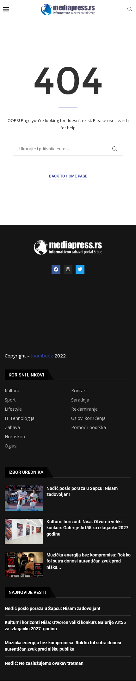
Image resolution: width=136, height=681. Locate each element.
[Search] (130, 10)
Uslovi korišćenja (88, 418)
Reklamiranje (84, 409)
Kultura (12, 391)
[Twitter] (80, 269)
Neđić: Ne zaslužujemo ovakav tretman (44, 663)
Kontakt (79, 391)
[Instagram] (68, 269)
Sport (10, 400)
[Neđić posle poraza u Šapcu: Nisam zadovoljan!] (24, 498)
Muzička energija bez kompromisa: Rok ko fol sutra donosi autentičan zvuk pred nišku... (88, 561)
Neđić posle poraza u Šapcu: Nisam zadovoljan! (52, 608)
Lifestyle (13, 409)
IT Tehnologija (19, 418)
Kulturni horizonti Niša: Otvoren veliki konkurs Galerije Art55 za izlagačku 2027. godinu (88, 527)
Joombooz (42, 355)
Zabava (12, 427)
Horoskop (15, 436)
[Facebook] (56, 269)
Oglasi (11, 446)
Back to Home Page (68, 176)
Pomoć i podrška (88, 427)
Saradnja (80, 400)
